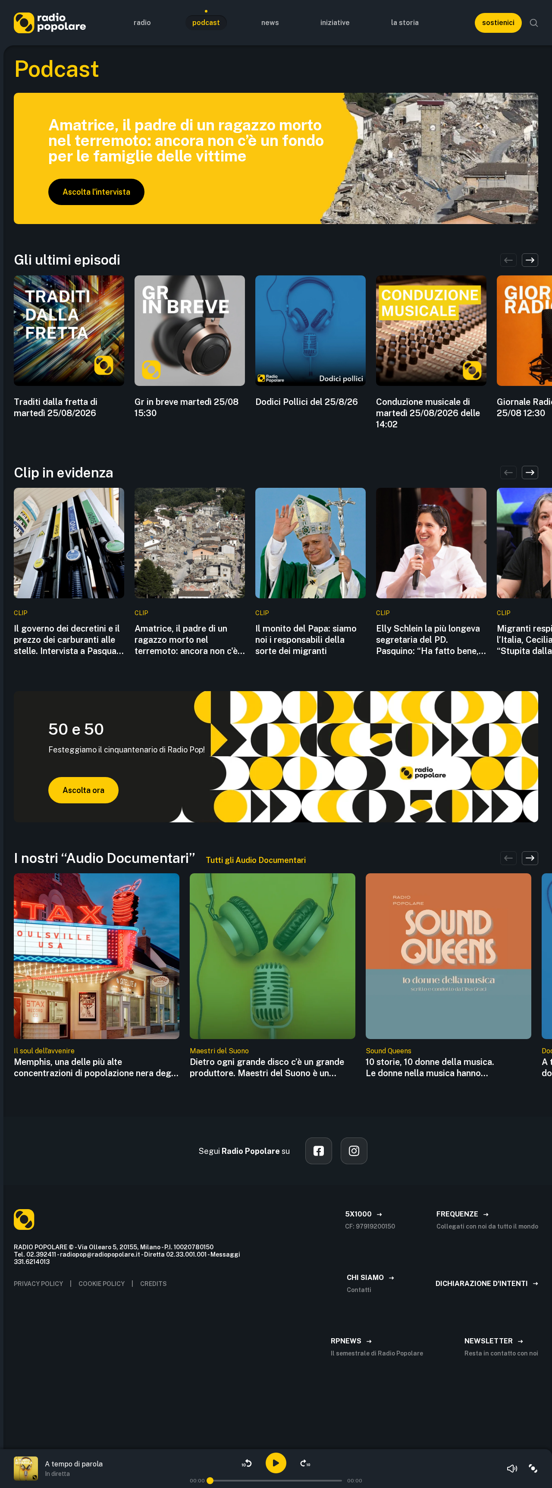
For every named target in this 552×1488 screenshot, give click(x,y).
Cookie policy (101, 1283)
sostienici (498, 23)
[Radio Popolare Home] (50, 22)
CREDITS (153, 1283)
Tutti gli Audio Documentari (256, 860)
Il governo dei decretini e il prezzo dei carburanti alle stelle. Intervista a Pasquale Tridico (68, 640)
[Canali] (533, 1468)
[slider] (210, 1480)
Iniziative (335, 23)
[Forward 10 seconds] (305, 1463)
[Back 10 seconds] (247, 1463)
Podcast (206, 23)
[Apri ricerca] (534, 23)
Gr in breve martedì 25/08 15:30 (186, 407)
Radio (142, 23)
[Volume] (512, 1468)
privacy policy (38, 1283)
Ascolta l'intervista (96, 191)
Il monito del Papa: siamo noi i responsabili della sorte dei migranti (306, 639)
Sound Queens (388, 1051)
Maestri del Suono (219, 1051)
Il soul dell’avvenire (44, 1051)
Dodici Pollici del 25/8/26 (306, 402)
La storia (405, 23)
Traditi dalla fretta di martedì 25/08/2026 (55, 407)
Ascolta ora (83, 790)
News (270, 23)
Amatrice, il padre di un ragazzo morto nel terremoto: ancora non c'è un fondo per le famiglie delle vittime (186, 640)
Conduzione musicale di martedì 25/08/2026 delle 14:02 (428, 413)
